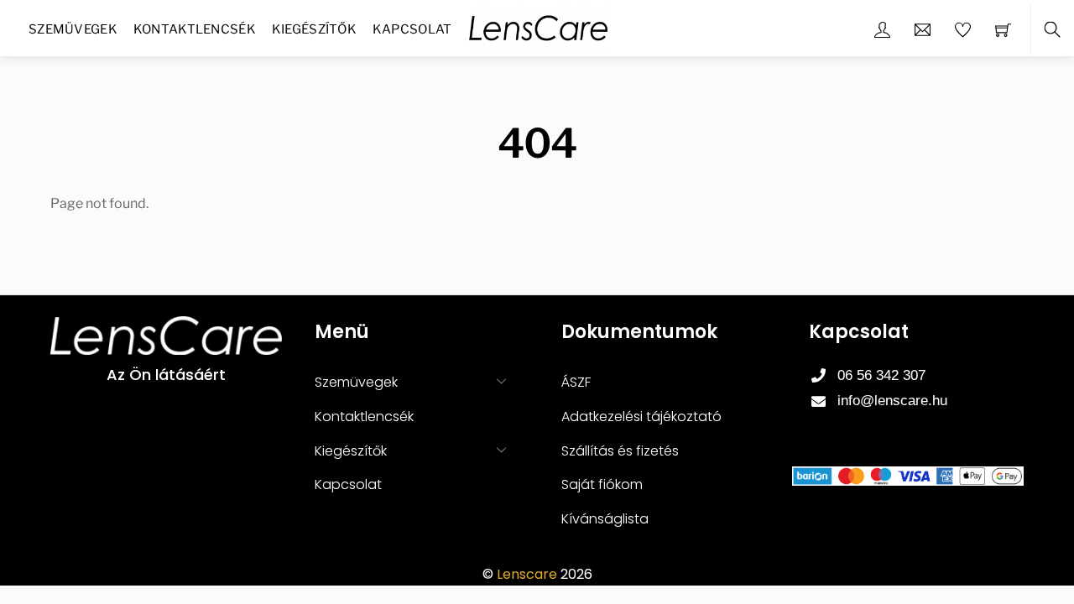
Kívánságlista (605, 518)
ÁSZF (576, 382)
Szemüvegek (73, 29)
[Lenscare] (538, 26)
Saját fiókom (602, 484)
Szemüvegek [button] (356, 382)
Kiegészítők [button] (351, 451)
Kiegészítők (314, 29)
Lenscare (527, 574)
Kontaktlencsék (194, 29)
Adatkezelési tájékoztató (641, 416)
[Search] (1052, 29)
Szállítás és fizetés (620, 451)
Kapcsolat (412, 29)
